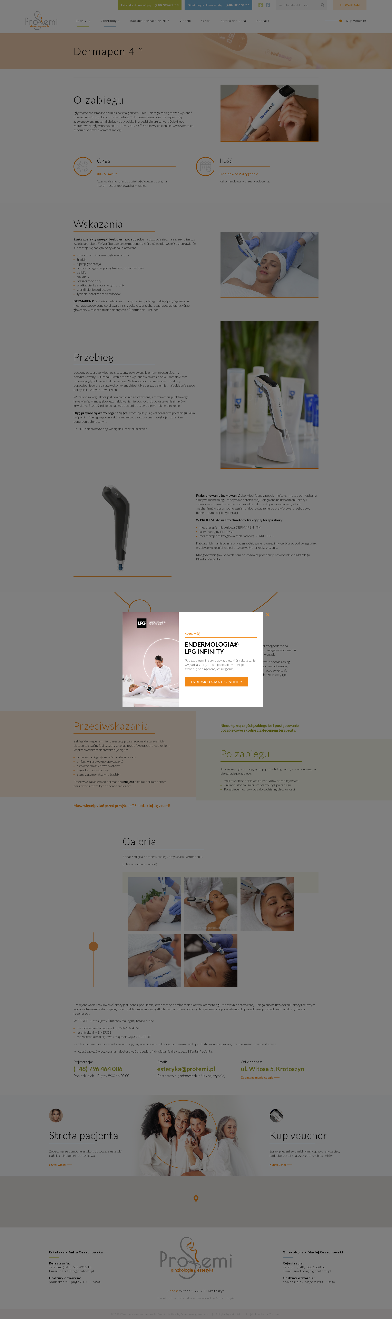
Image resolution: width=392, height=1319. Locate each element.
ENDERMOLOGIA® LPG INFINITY (216, 682)
